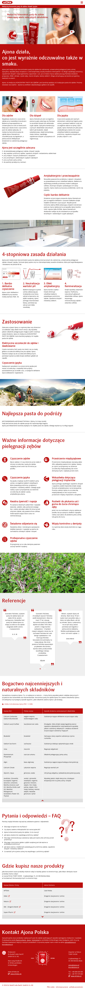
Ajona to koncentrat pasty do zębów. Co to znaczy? (21, 832)
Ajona (29, 940)
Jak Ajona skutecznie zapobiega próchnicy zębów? (21, 835)
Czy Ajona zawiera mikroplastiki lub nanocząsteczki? (22, 829)
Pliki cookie (51, 987)
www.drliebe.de (15, 974)
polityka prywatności (76, 987)
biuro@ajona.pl (7, 944)
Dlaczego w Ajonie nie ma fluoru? (15, 827)
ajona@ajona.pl (70, 942)
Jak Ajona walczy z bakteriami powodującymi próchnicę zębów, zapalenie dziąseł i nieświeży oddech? (29, 848)
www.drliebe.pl (76, 976)
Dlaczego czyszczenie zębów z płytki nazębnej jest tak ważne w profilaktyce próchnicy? (26, 843)
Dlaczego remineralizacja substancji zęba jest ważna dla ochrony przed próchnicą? (29, 839)
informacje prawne (62, 987)
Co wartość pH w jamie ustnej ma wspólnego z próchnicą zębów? (26, 851)
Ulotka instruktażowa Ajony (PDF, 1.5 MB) (18, 704)
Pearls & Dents (21, 940)
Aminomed (36, 940)
